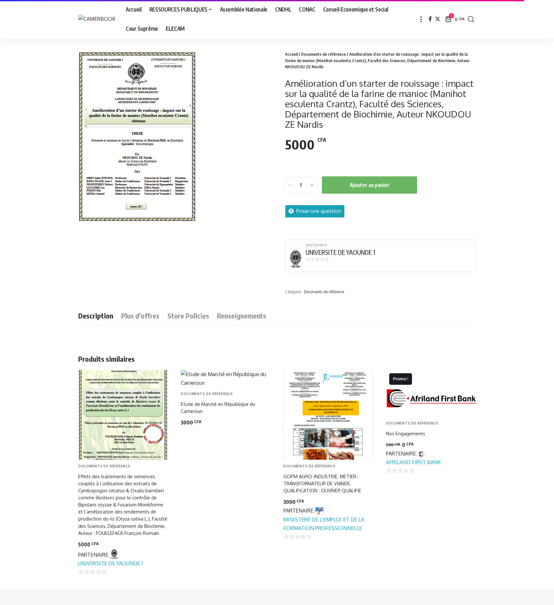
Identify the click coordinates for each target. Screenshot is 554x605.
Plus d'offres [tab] (140, 315)
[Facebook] (430, 19)
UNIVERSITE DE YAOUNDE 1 (340, 252)
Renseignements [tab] (241, 315)
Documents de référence (323, 54)
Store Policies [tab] (188, 315)
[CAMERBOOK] (96, 19)
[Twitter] (437, 19)
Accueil (291, 54)
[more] (420, 19)
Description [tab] (95, 315)
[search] (471, 19)
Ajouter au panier (370, 185)
